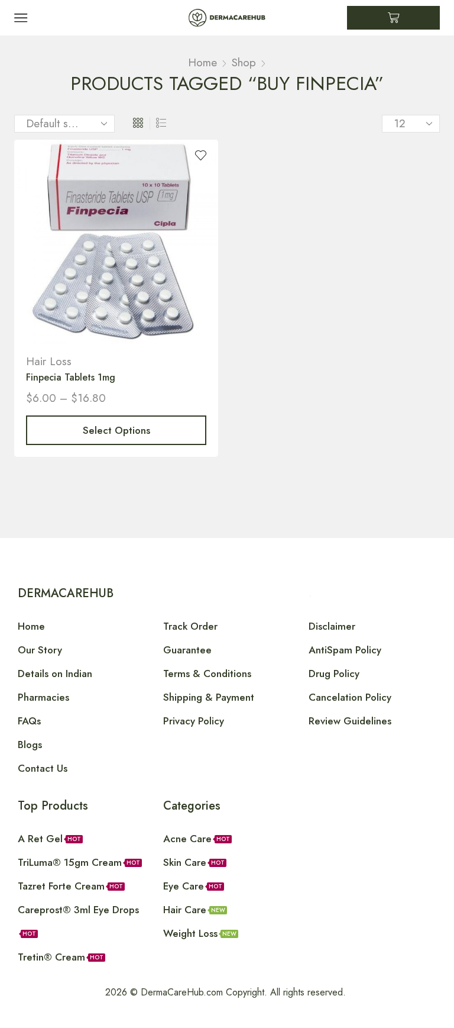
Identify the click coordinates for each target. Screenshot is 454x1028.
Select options (116, 430)
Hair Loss (49, 361)
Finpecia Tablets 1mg (70, 377)
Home (202, 62)
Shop (244, 62)
